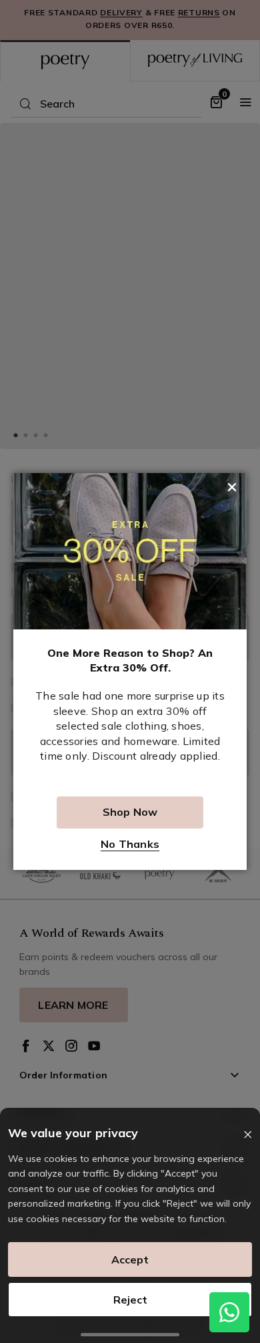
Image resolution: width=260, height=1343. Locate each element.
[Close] (247, 1135)
